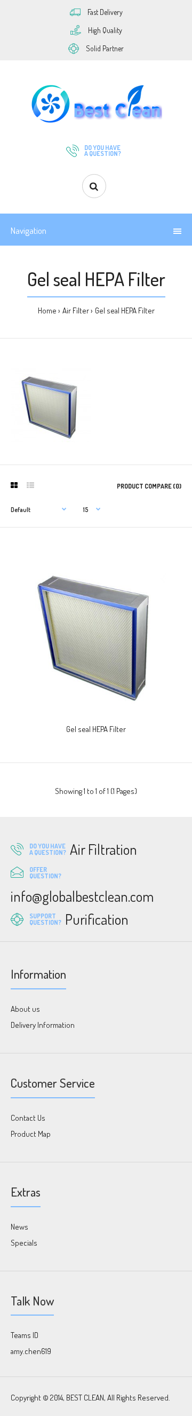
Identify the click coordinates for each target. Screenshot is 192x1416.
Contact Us (28, 1118)
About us (25, 1009)
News (19, 1227)
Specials (24, 1243)
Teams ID (24, 1335)
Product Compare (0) (149, 486)
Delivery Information (43, 1025)
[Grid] (14, 485)
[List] (30, 485)
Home (47, 310)
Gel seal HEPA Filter (125, 310)
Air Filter (75, 310)
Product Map (31, 1134)
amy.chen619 (31, 1351)
